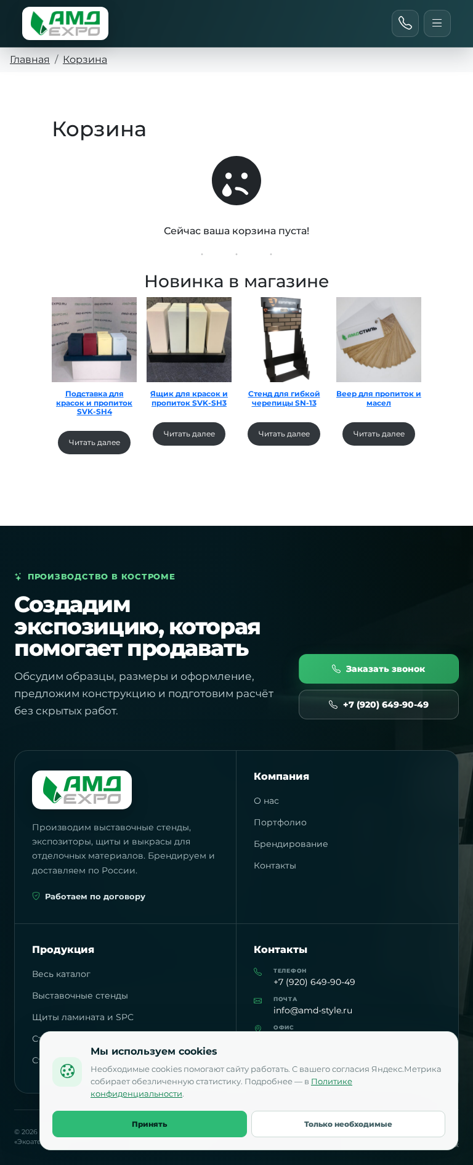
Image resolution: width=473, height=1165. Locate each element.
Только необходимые (348, 1124)
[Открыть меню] (437, 23)
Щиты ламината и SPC (83, 1017)
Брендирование (291, 843)
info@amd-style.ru (312, 1010)
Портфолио (280, 822)
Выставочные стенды (80, 995)
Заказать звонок (385, 668)
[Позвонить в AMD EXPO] (405, 23)
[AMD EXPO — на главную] (65, 23)
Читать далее (94, 442)
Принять (149, 1124)
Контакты (275, 865)
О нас (266, 800)
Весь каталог (61, 973)
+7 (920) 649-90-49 (386, 704)
